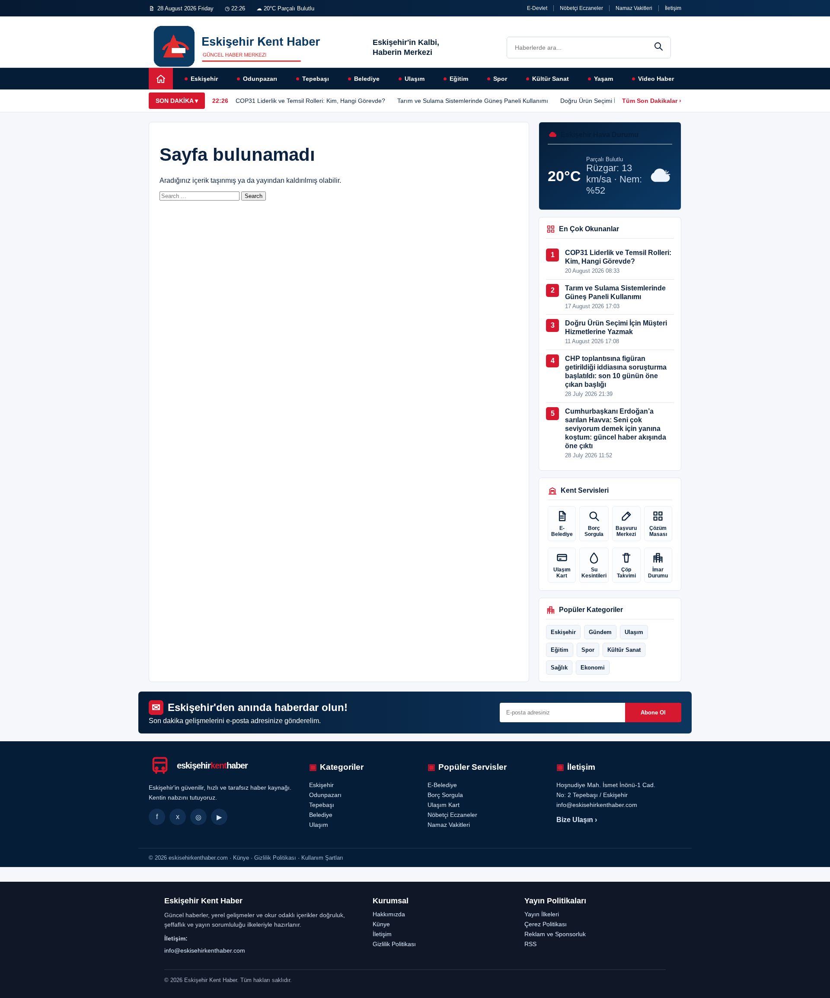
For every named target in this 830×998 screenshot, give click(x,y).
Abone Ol (653, 712)
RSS (530, 944)
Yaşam (603, 78)
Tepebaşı (315, 78)
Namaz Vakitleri (634, 8)
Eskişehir (204, 78)
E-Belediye (562, 531)
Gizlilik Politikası (394, 944)
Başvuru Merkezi (626, 531)
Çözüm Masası (658, 531)
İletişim (673, 8)
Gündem (600, 632)
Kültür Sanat (550, 78)
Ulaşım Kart (562, 573)
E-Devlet (537, 8)
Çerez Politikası (545, 924)
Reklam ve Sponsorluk (555, 934)
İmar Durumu (658, 573)
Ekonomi (593, 667)
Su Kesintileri (594, 573)
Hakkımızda (389, 914)
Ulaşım (415, 78)
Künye (381, 924)
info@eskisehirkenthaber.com (204, 950)
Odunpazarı (260, 78)
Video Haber (656, 78)
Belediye (367, 78)
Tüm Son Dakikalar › (651, 100)
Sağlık (559, 667)
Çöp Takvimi (626, 573)
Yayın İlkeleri (541, 914)
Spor (500, 78)
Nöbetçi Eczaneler (581, 8)
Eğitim (459, 78)
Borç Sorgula (593, 531)
